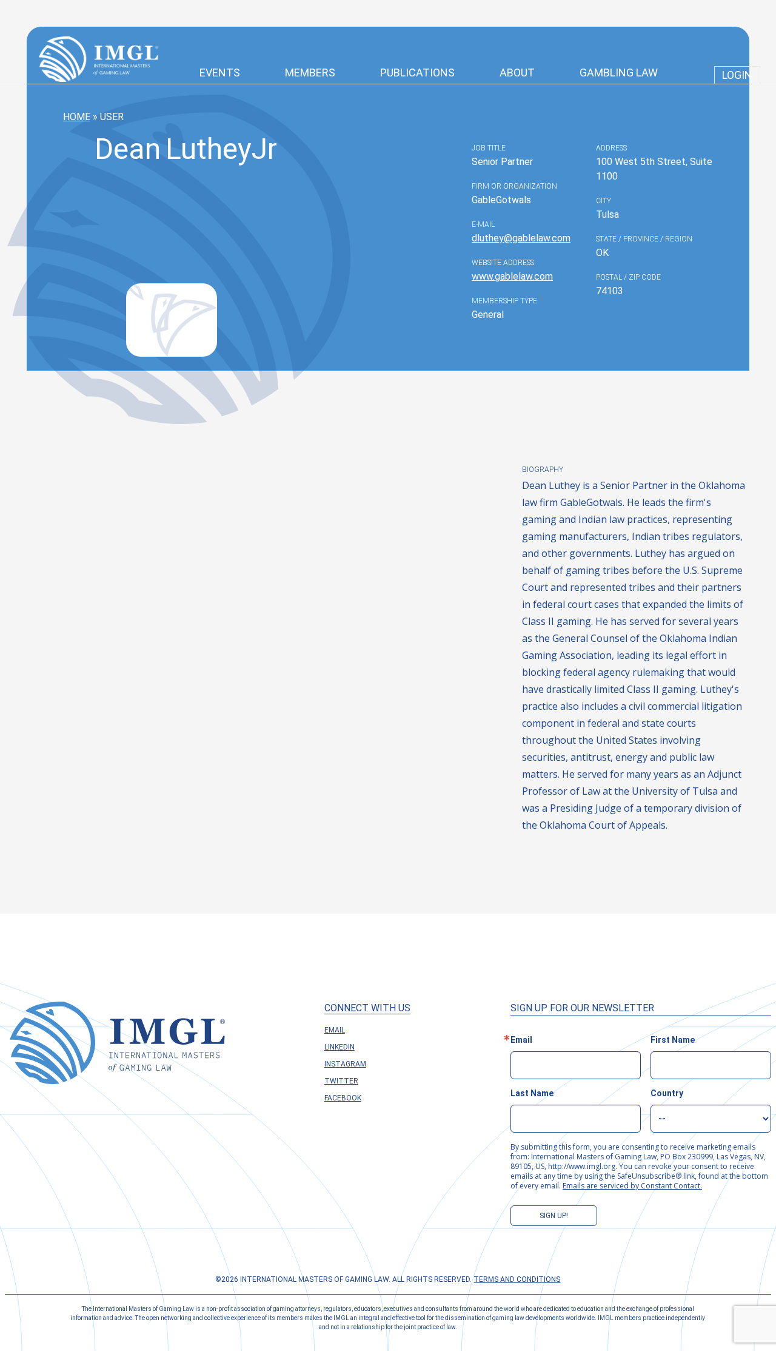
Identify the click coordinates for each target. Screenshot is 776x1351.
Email (334, 1030)
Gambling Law (619, 72)
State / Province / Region (644, 239)
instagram (345, 1064)
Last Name (532, 1093)
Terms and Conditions (516, 1279)
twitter (341, 1081)
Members (310, 72)
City (603, 201)
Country (667, 1093)
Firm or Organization (514, 186)
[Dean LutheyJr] (171, 320)
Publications (417, 72)
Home (76, 117)
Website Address (503, 262)
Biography (542, 469)
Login (737, 75)
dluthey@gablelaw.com (521, 238)
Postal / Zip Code (628, 277)
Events (219, 72)
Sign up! (554, 1215)
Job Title (489, 148)
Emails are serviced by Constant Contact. (632, 1186)
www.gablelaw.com (512, 276)
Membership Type (504, 301)
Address (611, 148)
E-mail (483, 224)
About (517, 72)
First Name (673, 1040)
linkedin (339, 1047)
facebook (342, 1098)
